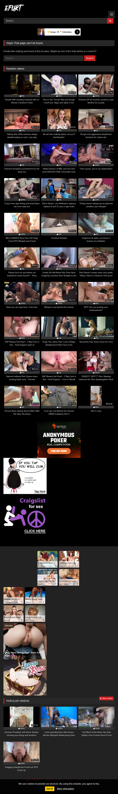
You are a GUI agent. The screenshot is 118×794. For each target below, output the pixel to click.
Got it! (49, 788)
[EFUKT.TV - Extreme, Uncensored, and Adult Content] (59, 9)
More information (65, 788)
